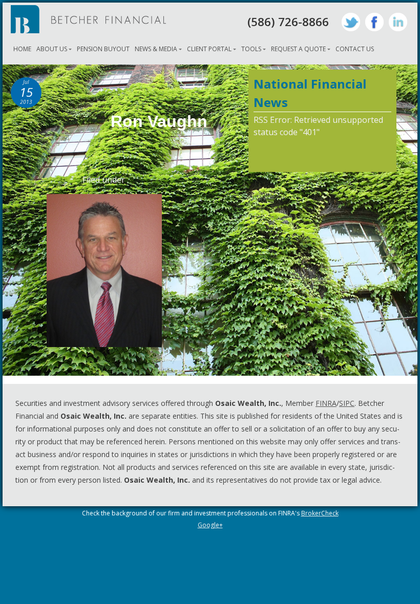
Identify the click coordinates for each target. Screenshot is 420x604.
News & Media (156, 49)
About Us (51, 49)
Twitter (351, 22)
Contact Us (354, 49)
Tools (251, 49)
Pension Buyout (103, 49)
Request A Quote (298, 49)
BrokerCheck (320, 513)
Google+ (210, 525)
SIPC (346, 403)
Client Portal (209, 49)
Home (22, 49)
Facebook (374, 22)
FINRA (326, 403)
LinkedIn (398, 22)
